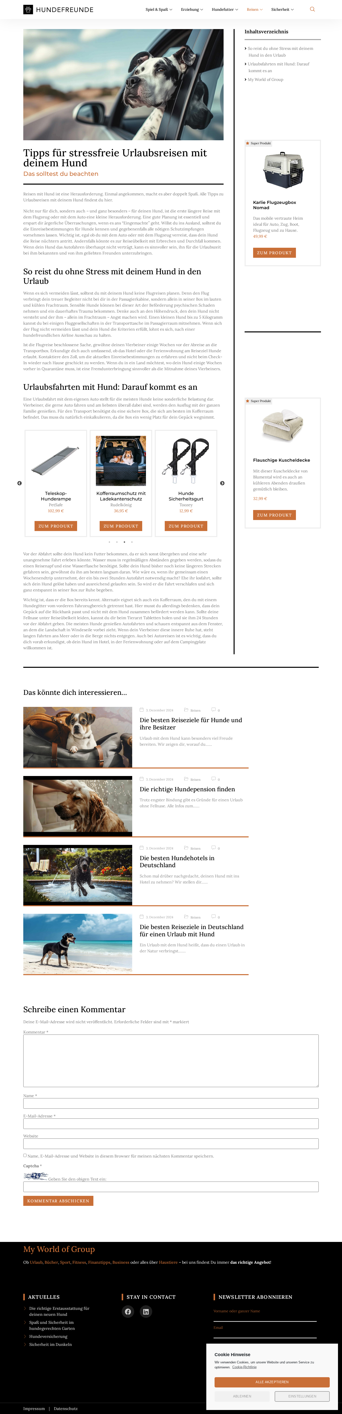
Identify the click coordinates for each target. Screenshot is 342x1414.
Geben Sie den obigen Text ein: (77, 1179)
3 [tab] (124, 542)
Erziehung (190, 9)
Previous (19, 483)
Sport (65, 1262)
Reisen (252, 9)
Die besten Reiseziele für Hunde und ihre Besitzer (191, 723)
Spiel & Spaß (157, 9)
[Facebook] (128, 1311)
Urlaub (36, 1262)
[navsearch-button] (312, 9)
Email (218, 1327)
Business (120, 1262)
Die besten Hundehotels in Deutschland (177, 861)
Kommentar (35, 1032)
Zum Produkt (56, 526)
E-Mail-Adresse (39, 1116)
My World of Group (265, 79)
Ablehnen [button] (242, 1396)
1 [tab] (109, 542)
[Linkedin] (146, 1311)
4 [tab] (132, 542)
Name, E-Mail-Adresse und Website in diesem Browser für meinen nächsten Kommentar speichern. (121, 1156)
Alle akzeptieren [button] (272, 1382)
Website (30, 1136)
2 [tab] (117, 542)
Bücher (51, 1262)
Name (30, 1096)
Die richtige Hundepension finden (187, 789)
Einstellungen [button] (302, 1396)
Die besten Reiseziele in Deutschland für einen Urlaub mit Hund (192, 930)
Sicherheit (280, 9)
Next (222, 483)
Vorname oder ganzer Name (237, 1311)
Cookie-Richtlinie (244, 1367)
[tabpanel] (56, 483)
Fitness (79, 1262)
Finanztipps (99, 1262)
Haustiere (169, 1262)
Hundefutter (223, 9)
